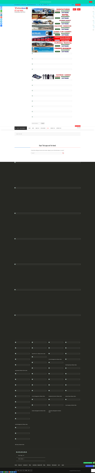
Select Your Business (21, 128)
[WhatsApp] (1, 11)
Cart (59, 464)
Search (43, 123)
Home (29, 128)
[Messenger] (1, 24)
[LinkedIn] (1, 15)
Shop (30, 464)
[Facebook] (1, 7)
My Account (78, 4)
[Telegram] (1, 21)
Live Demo (35, 464)
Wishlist (73, 4)
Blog (48, 128)
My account (43, 128)
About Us (37, 128)
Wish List (49, 464)
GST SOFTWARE (19, 10)
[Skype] (1, 19)
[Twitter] (1, 9)
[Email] (1, 13)
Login (63, 464)
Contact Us (52, 128)
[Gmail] (1, 17)
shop (33, 128)
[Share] (1, 26)
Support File (58, 128)
